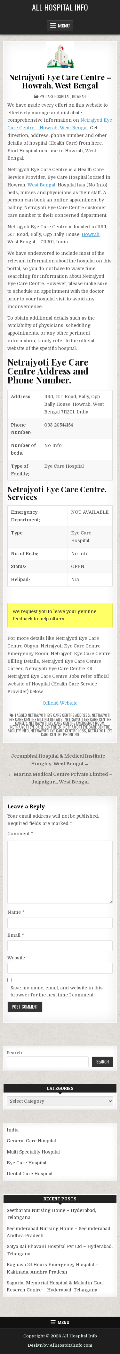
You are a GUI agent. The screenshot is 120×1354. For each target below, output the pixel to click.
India (13, 1129)
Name (15, 912)
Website (16, 957)
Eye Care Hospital (55, 96)
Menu (64, 25)
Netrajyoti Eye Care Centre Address (59, 715)
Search (14, 1052)
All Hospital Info (60, 7)
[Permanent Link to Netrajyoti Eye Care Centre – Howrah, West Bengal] (60, 56)
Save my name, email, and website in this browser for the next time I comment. (57, 991)
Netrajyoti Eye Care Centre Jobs (58, 730)
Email (15, 935)
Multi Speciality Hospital (33, 1151)
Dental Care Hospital (29, 1173)
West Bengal (41, 184)
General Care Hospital (31, 1140)
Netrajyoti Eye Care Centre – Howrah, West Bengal (60, 81)
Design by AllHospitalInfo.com (60, 1345)
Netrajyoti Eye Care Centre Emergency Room (66, 723)
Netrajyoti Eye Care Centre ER (35, 727)
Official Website (60, 703)
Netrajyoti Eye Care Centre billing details (60, 717)
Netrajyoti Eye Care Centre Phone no (76, 732)
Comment (20, 833)
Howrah (79, 96)
